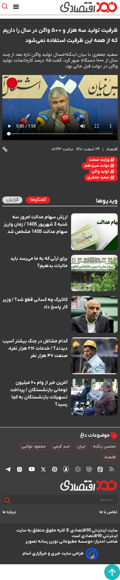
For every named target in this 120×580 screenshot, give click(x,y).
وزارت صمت (99, 159)
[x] (43, 469)
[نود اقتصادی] (77, 7)
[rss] (111, 469)
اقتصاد (110, 457)
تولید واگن (100, 171)
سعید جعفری (98, 177)
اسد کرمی (61, 446)
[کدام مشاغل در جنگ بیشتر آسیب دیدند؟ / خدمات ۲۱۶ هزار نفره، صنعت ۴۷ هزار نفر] (94, 355)
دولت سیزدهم (97, 165)
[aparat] (54, 469)
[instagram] (19, 469)
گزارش (12, 200)
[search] (6, 6)
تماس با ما (108, 512)
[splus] (66, 469)
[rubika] (78, 469)
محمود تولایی (33, 446)
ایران (81, 446)
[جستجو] (7, 500)
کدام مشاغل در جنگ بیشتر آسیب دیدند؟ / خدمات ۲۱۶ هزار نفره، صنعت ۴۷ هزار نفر (35, 348)
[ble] (89, 469)
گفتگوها (38, 200)
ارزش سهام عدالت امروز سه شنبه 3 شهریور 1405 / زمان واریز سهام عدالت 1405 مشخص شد (35, 224)
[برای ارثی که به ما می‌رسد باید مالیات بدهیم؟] (94, 273)
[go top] (112, 572)
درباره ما (9, 512)
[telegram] (8, 469)
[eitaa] (100, 469)
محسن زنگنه (104, 446)
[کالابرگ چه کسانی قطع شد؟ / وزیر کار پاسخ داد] (94, 314)
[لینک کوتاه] (5, 149)
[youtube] (31, 469)
